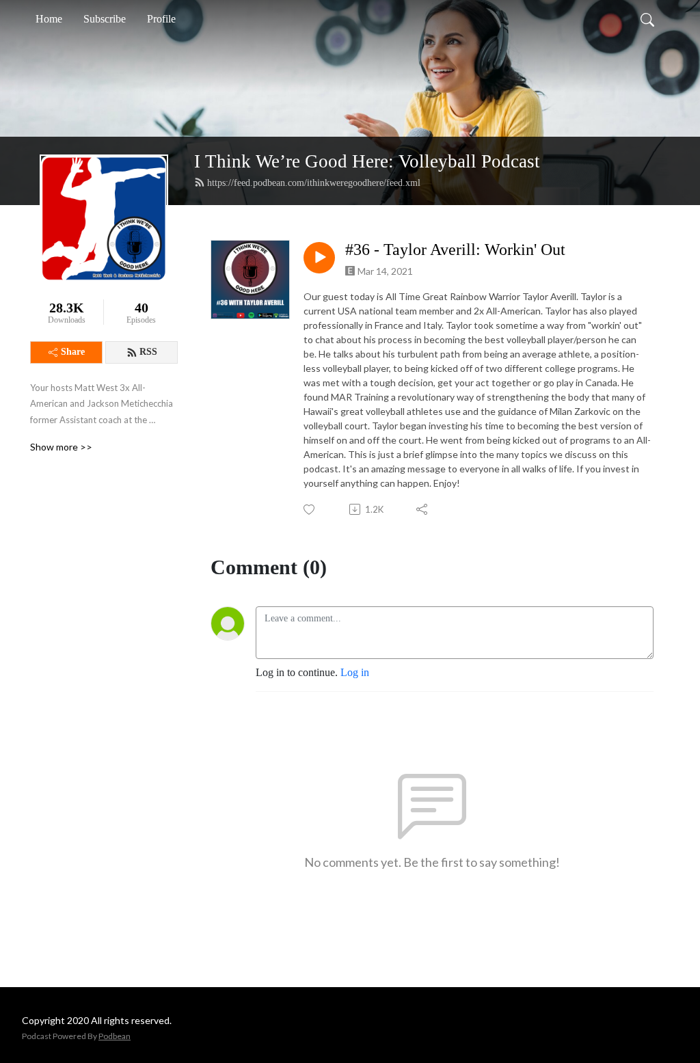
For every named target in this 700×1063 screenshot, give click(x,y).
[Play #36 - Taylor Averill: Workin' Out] (319, 257)
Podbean (114, 1036)
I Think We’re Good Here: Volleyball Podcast (367, 161)
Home (49, 19)
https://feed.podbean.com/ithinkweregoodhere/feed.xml (313, 183)
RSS (148, 352)
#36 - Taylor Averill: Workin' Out (455, 249)
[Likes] (310, 509)
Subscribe (104, 19)
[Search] (647, 19)
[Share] (423, 509)
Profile (161, 19)
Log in (354, 672)
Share (73, 352)
